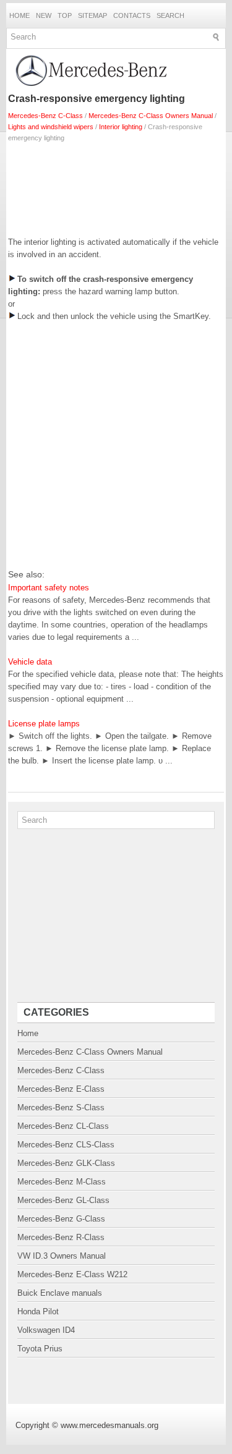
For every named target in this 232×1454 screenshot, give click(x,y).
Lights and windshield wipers (50, 126)
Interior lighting (120, 126)
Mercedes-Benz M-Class (61, 1181)
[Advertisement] (116, 187)
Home (19, 15)
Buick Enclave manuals (59, 1293)
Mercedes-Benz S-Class (61, 1107)
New (43, 15)
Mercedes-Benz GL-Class (63, 1200)
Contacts (131, 15)
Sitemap (92, 15)
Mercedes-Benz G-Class (61, 1218)
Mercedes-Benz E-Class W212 (72, 1274)
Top (65, 15)
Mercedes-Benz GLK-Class (66, 1163)
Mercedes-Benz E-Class (61, 1089)
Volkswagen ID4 (46, 1330)
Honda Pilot (38, 1311)
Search (170, 15)
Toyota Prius (39, 1348)
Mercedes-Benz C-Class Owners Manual (150, 115)
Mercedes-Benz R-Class (61, 1237)
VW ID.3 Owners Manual (61, 1256)
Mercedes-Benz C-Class (45, 115)
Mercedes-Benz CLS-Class (65, 1144)
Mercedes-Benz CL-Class (63, 1126)
